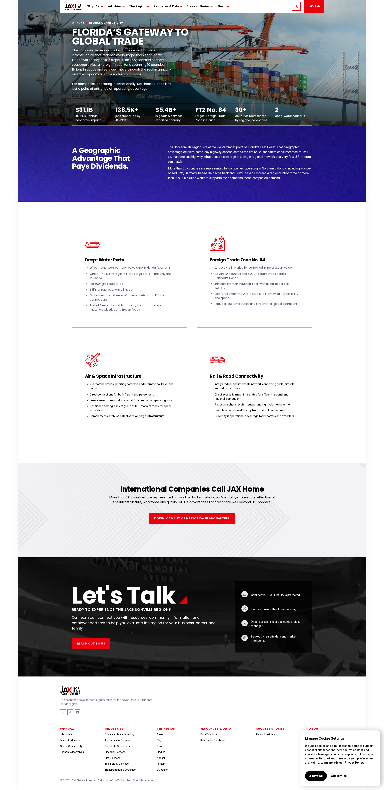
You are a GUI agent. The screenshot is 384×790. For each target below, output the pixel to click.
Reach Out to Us (91, 644)
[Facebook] (63, 712)
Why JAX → (69, 729)
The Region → (168, 729)
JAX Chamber (122, 780)
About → (316, 729)
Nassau (161, 757)
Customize (339, 776)
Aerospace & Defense (117, 740)
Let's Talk (314, 6)
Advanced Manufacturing (119, 734)
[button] (95, 6)
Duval (160, 746)
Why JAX (78, 23)
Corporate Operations (117, 746)
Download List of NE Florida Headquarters (192, 518)
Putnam (161, 763)
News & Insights (265, 734)
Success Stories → (272, 729)
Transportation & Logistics (120, 769)
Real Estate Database (212, 740)
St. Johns (162, 769)
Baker (160, 734)
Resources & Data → (217, 729)
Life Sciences (112, 757)
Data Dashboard (209, 734)
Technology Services (117, 763)
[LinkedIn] (70, 712)
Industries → (116, 729)
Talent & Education (70, 740)
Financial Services (115, 751)
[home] (73, 6)
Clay (159, 740)
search (296, 6)
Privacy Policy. (354, 762)
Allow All (316, 776)
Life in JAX (66, 734)
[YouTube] (77, 712)
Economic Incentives (72, 751)
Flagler (161, 751)
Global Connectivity (71, 746)
